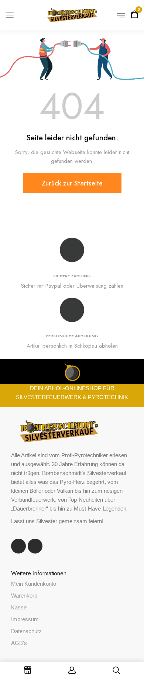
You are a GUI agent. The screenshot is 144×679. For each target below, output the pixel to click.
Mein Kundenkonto (33, 584)
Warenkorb (24, 595)
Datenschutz (26, 631)
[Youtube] (35, 546)
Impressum (25, 619)
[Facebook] (18, 546)
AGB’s (19, 643)
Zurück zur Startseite (72, 183)
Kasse (19, 607)
